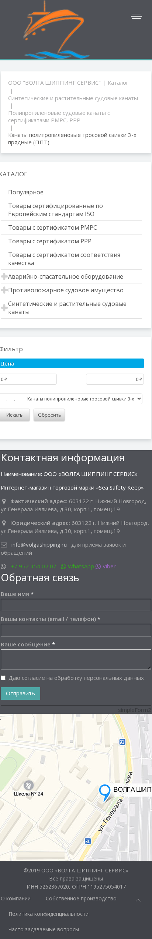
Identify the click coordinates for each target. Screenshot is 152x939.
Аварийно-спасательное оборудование (65, 276)
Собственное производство (81, 898)
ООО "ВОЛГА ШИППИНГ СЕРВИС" (54, 82)
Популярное (26, 192)
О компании (16, 898)
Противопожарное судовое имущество (66, 290)
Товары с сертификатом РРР (49, 241)
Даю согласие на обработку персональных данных (76, 677)
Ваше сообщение (28, 644)
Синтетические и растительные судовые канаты (73, 98)
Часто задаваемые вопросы (43, 929)
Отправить (20, 693)
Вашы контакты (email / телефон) (50, 618)
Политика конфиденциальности (48, 913)
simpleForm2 (134, 709)
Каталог (118, 82)
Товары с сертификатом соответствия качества (64, 259)
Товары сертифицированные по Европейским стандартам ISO (55, 210)
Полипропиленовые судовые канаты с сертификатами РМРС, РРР (59, 116)
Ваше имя (17, 593)
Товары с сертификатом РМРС (52, 227)
